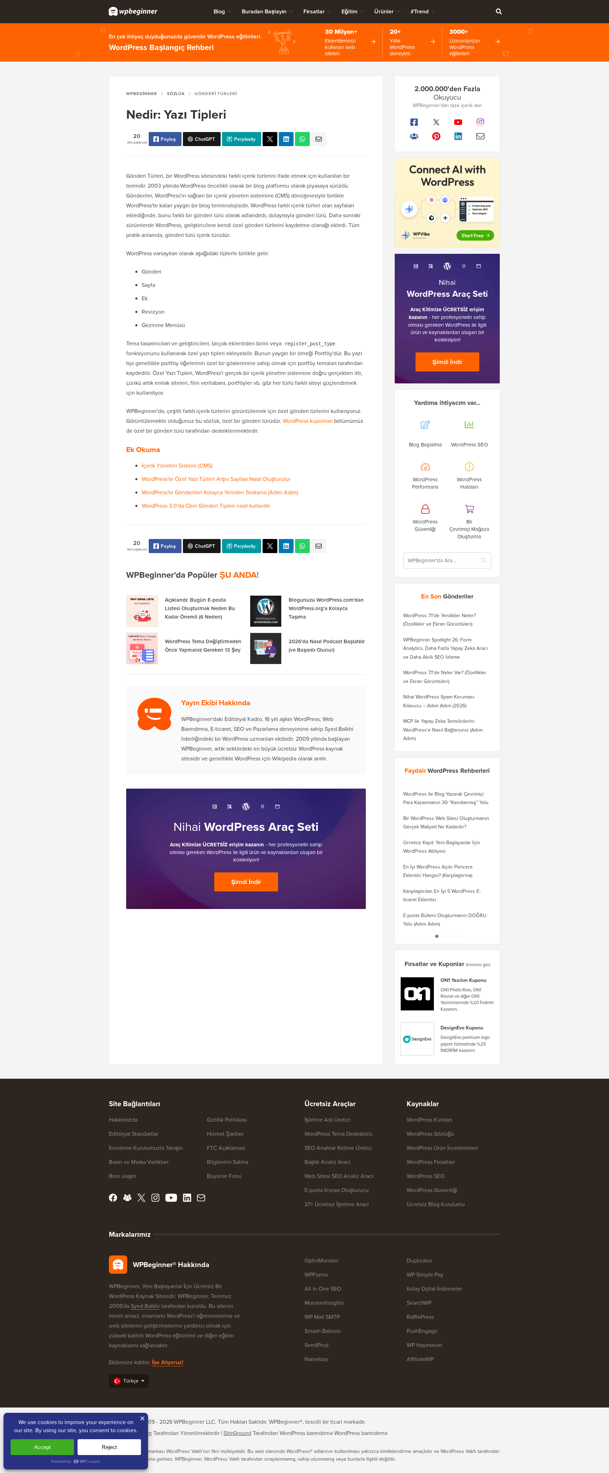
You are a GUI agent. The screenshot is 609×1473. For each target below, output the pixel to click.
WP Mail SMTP (322, 1317)
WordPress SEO (425, 1176)
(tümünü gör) (478, 964)
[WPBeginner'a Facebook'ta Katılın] (414, 122)
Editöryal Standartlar (133, 1133)
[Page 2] (443, 936)
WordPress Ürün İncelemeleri (442, 1148)
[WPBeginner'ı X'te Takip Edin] (436, 122)
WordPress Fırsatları (431, 1162)
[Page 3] (450, 936)
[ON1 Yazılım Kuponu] (417, 994)
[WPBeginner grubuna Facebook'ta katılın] (414, 136)
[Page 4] (457, 936)
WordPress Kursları (429, 1119)
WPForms (316, 1274)
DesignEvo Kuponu (462, 1027)
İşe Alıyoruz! (167, 1362)
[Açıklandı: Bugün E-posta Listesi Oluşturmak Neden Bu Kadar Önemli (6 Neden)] (142, 611)
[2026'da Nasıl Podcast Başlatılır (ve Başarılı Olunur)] (266, 648)
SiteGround (237, 1433)
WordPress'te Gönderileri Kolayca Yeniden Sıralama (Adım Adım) (220, 492)
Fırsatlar (314, 11)
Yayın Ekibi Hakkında (215, 702)
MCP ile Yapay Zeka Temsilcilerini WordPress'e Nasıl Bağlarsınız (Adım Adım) (442, 729)
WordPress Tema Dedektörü (338, 1133)
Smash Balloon (322, 1331)
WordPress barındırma (360, 1433)
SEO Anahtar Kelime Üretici (338, 1148)
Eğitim (349, 11)
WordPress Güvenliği (432, 1190)
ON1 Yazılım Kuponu (463, 980)
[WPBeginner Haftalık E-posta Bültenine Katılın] (480, 136)
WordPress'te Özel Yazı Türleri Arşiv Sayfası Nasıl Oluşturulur (216, 479)
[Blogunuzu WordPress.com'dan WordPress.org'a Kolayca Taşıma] (266, 611)
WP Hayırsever (424, 1345)
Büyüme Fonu (224, 1176)
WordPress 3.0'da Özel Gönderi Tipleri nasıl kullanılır (206, 505)
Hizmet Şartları (225, 1133)
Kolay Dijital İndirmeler (434, 1288)
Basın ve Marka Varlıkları (138, 1162)
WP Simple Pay (425, 1274)
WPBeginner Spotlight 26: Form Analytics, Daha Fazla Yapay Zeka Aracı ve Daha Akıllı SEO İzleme (445, 648)
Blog (219, 11)
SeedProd (316, 1345)
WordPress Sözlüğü (430, 1133)
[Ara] (499, 11)
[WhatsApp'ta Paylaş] (302, 139)
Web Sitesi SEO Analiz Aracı (338, 1176)
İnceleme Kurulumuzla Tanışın (146, 1148)
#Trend (420, 11)
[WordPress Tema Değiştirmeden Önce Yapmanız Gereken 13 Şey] (142, 648)
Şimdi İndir (246, 881)
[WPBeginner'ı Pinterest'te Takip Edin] (436, 136)
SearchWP (419, 1302)
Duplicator (419, 1260)
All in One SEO (322, 1288)
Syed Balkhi (145, 1306)
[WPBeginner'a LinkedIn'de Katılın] (458, 136)
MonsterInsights (324, 1302)
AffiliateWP (420, 1359)
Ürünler (384, 11)
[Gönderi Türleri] (270, 139)
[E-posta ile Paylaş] (318, 139)
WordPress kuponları (308, 421)
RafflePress (420, 1317)
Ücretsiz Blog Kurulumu (436, 1204)
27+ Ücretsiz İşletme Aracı (336, 1204)
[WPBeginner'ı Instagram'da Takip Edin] (480, 122)
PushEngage (422, 1331)
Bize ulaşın (122, 1176)
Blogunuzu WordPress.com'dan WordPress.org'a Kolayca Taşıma (326, 608)
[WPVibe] (447, 203)
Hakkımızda (123, 1119)
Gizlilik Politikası (227, 1119)
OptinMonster (321, 1260)
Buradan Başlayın (264, 11)
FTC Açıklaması (226, 1148)
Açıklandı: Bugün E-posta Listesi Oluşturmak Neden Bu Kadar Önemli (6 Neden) (200, 608)
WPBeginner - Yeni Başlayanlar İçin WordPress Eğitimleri (133, 11)
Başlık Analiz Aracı (327, 1162)
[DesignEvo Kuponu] (417, 1039)
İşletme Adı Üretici (327, 1119)
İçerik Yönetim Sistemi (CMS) (177, 465)
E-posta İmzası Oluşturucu (336, 1190)
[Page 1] (436, 936)
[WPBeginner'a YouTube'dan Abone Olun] (458, 122)
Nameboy (316, 1359)
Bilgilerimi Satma (227, 1162)
